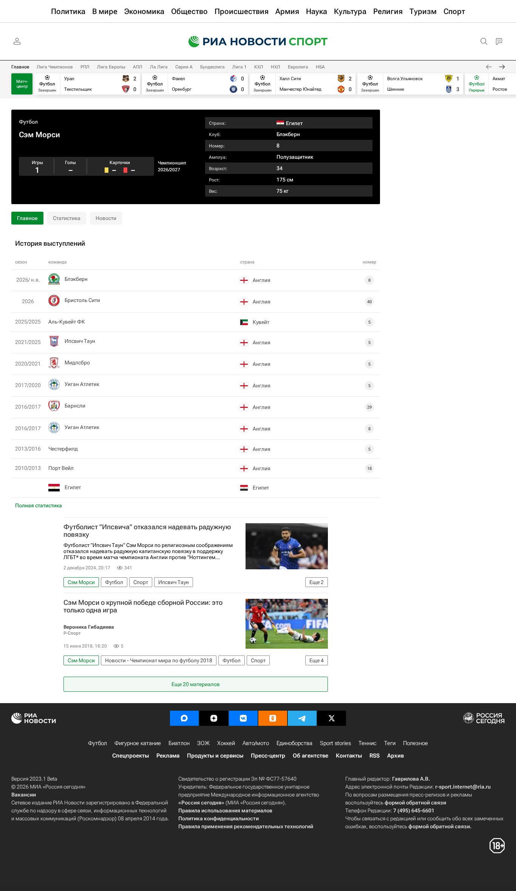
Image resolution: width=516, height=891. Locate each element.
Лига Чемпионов (55, 67)
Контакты (349, 755)
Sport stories (335, 743)
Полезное (415, 743)
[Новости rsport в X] (331, 718)
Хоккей (226, 743)
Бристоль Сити (82, 300)
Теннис (367, 743)
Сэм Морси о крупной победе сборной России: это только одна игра (142, 606)
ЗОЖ (203, 743)
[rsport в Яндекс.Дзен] (213, 718)
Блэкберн (288, 134)
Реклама (167, 755)
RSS (374, 755)
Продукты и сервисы (215, 755)
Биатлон (179, 743)
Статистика (66, 218)
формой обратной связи (415, 803)
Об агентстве (310, 755)
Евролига (298, 67)
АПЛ (137, 67)
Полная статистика (38, 505)
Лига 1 (239, 67)
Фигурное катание (137, 743)
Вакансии (23, 795)
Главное (20, 67)
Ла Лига (159, 67)
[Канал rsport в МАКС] (184, 718)
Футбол (28, 122)
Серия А (184, 67)
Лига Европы (111, 67)
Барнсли (75, 406)
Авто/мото (256, 743)
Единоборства (294, 743)
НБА (320, 67)
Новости (106, 218)
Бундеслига (212, 67)
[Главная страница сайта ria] (232, 41)
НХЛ (275, 67)
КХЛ (258, 67)
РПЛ (85, 67)
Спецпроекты (130, 755)
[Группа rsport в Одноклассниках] (272, 718)
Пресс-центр (268, 755)
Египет (73, 487)
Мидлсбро (77, 362)
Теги (389, 743)
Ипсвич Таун (80, 341)
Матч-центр (22, 84)
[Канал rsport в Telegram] (302, 718)
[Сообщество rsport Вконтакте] (243, 718)
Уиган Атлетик (82, 384)
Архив (395, 755)
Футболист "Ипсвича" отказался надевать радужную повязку (147, 530)
